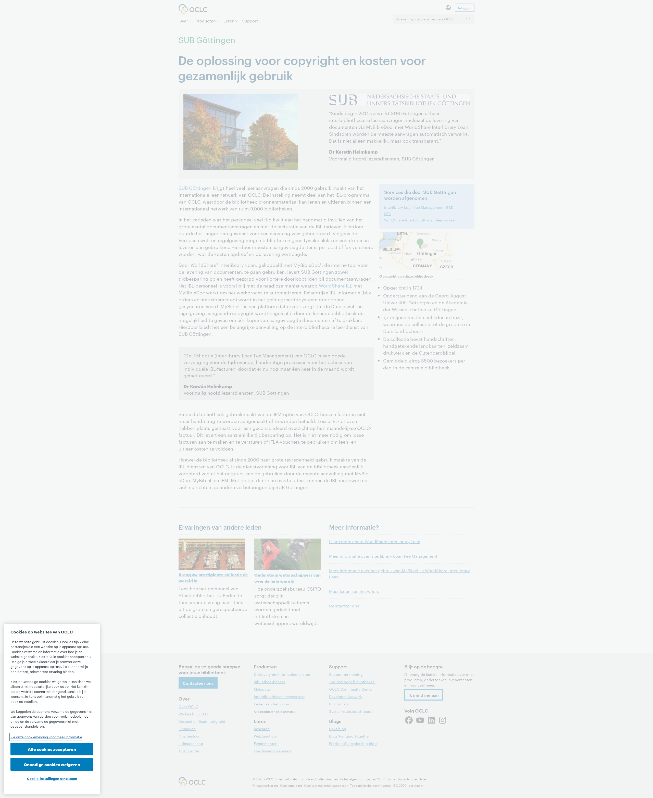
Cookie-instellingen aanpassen (52, 778)
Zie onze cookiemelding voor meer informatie (46, 736)
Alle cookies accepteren (52, 749)
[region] (52, 709)
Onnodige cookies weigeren (52, 764)
